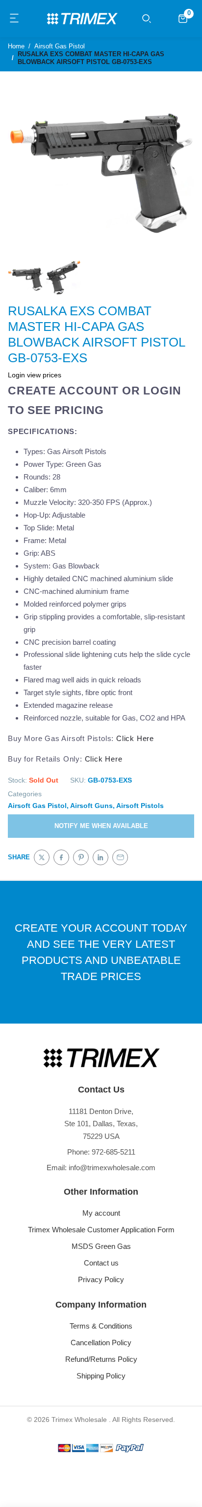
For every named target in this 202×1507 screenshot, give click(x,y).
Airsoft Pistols (140, 805)
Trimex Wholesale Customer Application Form (101, 1229)
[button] (15, 18)
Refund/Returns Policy (101, 1359)
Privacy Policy (101, 1279)
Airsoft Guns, (92, 805)
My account (101, 1213)
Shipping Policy (101, 1376)
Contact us (101, 1263)
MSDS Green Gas (101, 1246)
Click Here (135, 738)
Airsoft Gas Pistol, (38, 805)
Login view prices (34, 375)
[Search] (146, 18)
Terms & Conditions (101, 1326)
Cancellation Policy (101, 1342)
